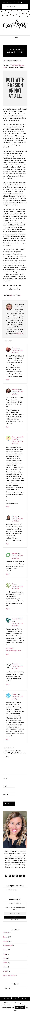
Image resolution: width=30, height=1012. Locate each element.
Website (5, 794)
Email (5, 786)
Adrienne (14, 553)
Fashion (5, 950)
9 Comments (21, 49)
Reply (7, 379)
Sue (13, 584)
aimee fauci (15, 389)
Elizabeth (14, 694)
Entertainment (7, 945)
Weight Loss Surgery (9, 975)
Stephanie (15, 664)
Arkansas (6, 933)
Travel (5, 971)
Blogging (5, 941)
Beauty (5, 937)
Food (4, 954)
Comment (6, 756)
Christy (14, 516)
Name (5, 778)
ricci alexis (15, 25)
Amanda (14, 348)
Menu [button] (16, 37)
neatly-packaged (17, 619)
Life (19, 295)
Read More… (20, 334)
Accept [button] (17, 1007)
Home (5, 962)
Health (5, 958)
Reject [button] (22, 1007)
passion (11, 295)
